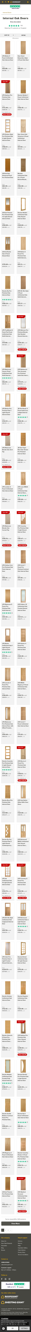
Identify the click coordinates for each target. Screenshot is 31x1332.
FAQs (19, 1246)
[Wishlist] (9, 2)
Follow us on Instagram (9, 1279)
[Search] (5, 2)
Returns (20, 1243)
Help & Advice (21, 1250)
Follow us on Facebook (2, 1279)
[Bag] (28, 2)
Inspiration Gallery (22, 1248)
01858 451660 (5, 1262)
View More (15, 1223)
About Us (3, 1241)
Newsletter (4, 1246)
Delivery (20, 1241)
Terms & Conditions (23, 1255)
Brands (3, 1250)
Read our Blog (5, 1279)
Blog (2, 1248)
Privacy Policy (21, 1252)
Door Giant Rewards (6, 1243)
